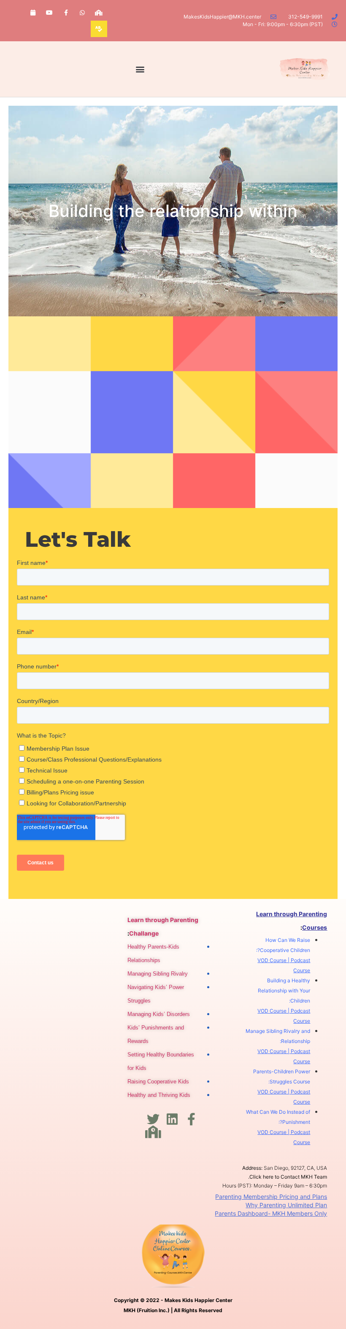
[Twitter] (153, 1119)
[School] (99, 12)
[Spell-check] (99, 29)
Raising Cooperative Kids (158, 1081)
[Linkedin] (172, 1119)
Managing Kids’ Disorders (158, 1014)
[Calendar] (32, 12)
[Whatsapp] (82, 12)
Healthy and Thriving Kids (158, 1095)
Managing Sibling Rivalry (157, 974)
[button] (140, 69)
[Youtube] (49, 12)
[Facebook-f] (65, 12)
